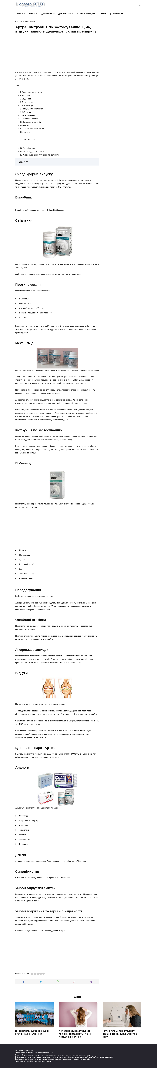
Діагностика (46, 14)
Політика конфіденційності (40, 1061)
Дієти (103, 14)
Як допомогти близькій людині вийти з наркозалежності (32, 1032)
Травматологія (116, 14)
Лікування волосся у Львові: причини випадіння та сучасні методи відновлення (75, 1034)
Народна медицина (86, 14)
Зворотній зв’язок (22, 1061)
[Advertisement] (57, 52)
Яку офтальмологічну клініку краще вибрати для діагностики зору (120, 1034)
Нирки (32, 14)
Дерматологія (64, 14)
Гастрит (19, 14)
